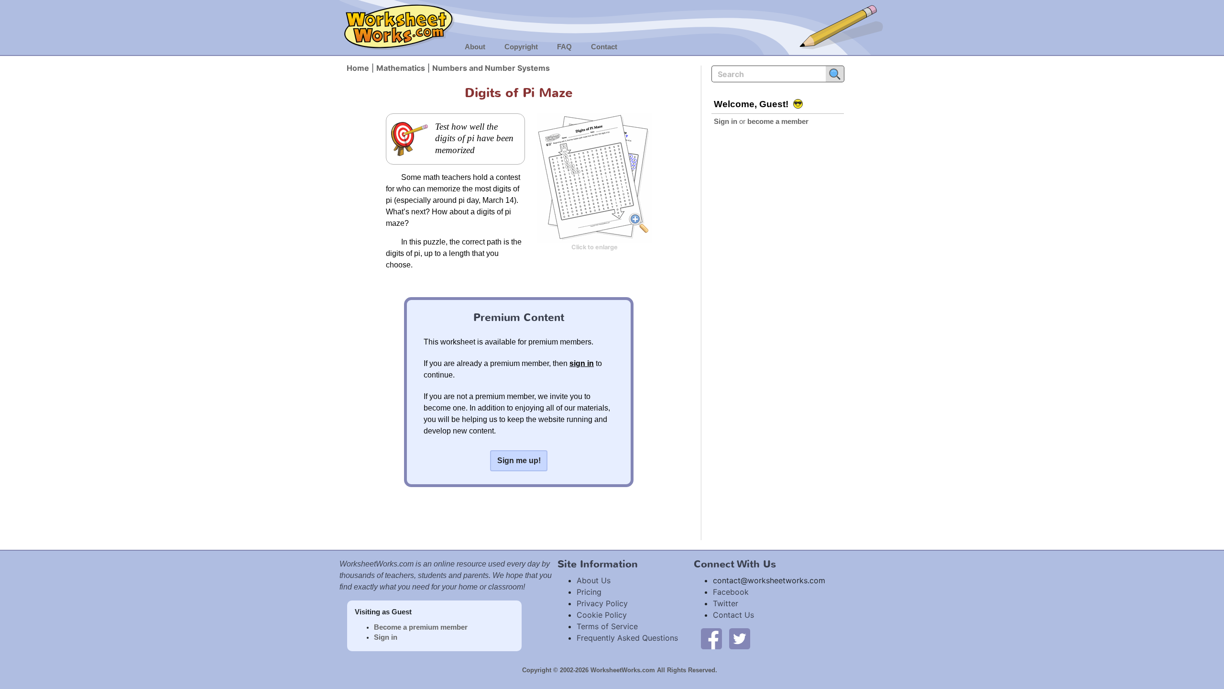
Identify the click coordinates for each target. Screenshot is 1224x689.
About (475, 47)
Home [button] (358, 68)
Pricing (589, 592)
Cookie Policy (602, 615)
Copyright (521, 47)
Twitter (725, 603)
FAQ (564, 47)
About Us (594, 580)
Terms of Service (607, 626)
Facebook (731, 592)
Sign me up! (519, 460)
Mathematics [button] (400, 68)
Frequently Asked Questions (627, 638)
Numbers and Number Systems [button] (491, 68)
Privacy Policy (602, 603)
